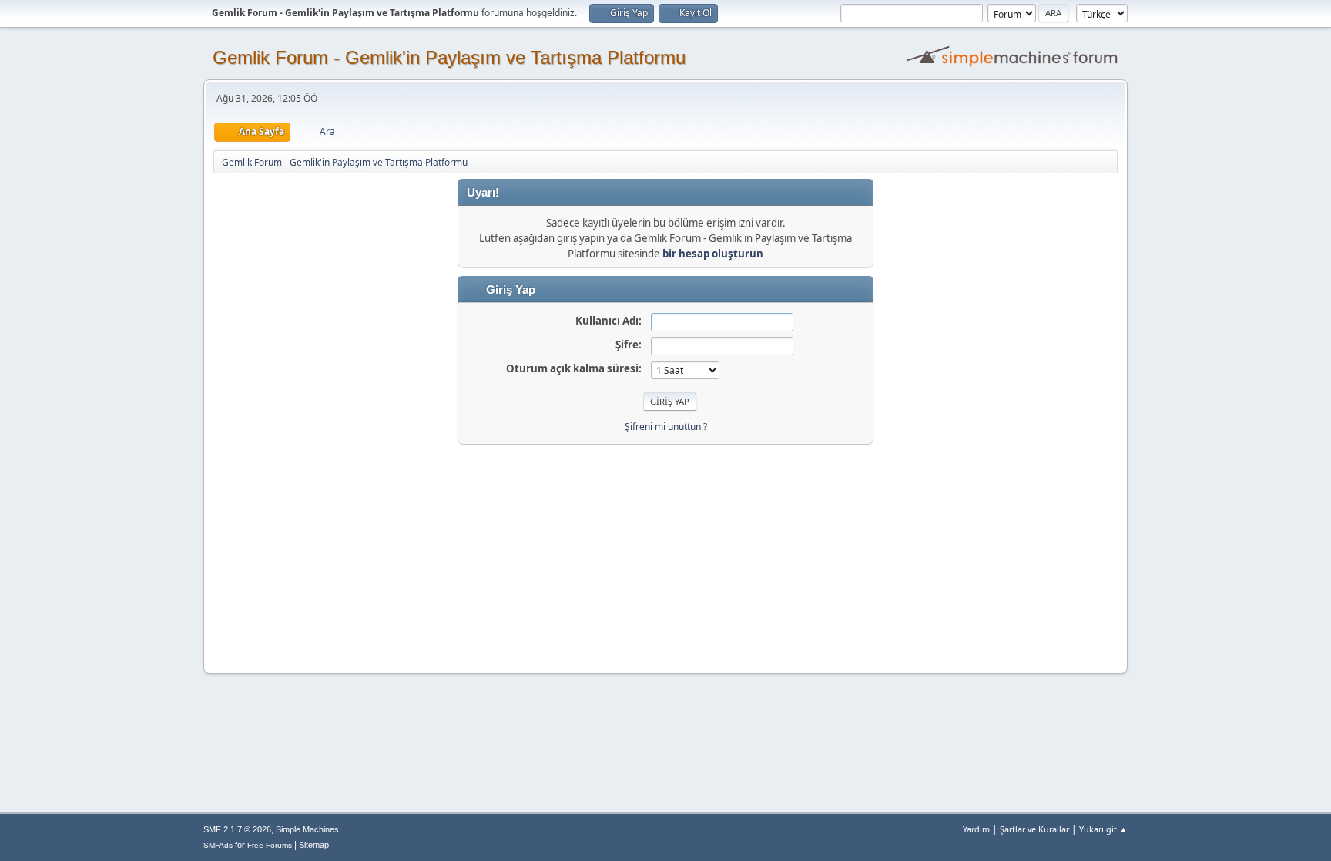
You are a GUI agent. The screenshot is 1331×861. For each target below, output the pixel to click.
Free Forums (269, 845)
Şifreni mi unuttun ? (666, 426)
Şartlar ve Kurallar (1034, 829)
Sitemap (314, 844)
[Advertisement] (665, 553)
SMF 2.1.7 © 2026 (237, 829)
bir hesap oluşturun (712, 254)
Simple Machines (307, 829)
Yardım (976, 829)
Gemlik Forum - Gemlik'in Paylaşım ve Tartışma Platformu (449, 57)
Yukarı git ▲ (1103, 829)
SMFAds (218, 845)
